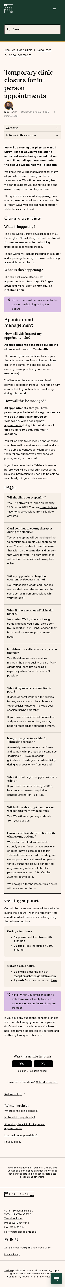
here (54, 980)
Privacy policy (12, 1141)
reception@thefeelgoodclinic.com (35, 976)
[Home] (8, 8)
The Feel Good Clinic (18, 50)
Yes (22, 1064)
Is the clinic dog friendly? (19, 1117)
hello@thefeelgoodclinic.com (20, 1232)
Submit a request (47, 1082)
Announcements (20, 55)
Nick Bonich (11, 112)
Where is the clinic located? (21, 1110)
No (43, 1064)
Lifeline (8, 1270)
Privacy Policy (12, 1254)
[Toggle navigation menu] (54, 9)
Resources (44, 50)
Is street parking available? (21, 1135)
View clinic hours (13, 1218)
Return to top (13, 1094)
